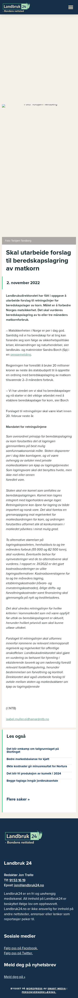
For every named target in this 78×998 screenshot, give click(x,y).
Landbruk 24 (22, 7)
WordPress (34, 988)
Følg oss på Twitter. (18, 953)
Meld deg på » (14, 977)
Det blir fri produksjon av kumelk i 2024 (34, 773)
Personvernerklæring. (39, 992)
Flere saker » (18, 799)
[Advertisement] (39, 61)
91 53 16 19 (17, 880)
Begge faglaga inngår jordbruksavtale (32, 780)
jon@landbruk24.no (29, 885)
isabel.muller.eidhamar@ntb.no (27, 719)
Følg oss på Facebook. (21, 948)
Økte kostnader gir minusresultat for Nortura (37, 766)
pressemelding (20, 355)
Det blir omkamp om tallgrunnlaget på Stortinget (33, 750)
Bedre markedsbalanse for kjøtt (28, 759)
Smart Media (57, 988)
